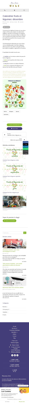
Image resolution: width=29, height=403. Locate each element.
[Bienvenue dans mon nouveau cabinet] (14, 281)
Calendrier (5, 312)
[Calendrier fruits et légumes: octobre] (14, 153)
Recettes (5, 306)
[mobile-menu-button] (24, 10)
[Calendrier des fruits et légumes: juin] (14, 185)
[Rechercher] (24, 233)
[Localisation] (14, 10)
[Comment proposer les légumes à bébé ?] (14, 202)
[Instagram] (17, 355)
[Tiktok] (15, 355)
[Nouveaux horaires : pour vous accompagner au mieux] (14, 243)
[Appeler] (5, 10)
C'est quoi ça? (6, 309)
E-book (4, 314)
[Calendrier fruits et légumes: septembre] (14, 169)
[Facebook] (12, 355)
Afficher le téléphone (15, 352)
